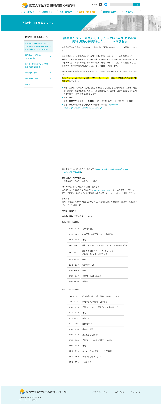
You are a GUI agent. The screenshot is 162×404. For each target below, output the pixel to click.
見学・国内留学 (66, 12)
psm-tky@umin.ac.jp (102, 190)
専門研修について (32, 73)
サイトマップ (135, 392)
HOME (94, 4)
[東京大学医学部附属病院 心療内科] (81, 5)
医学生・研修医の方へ (88, 12)
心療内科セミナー (32, 79)
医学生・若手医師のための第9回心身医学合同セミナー (36, 65)
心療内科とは (47, 12)
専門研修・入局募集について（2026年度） (36, 56)
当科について (29, 12)
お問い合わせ (120, 392)
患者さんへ (130, 12)
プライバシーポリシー (101, 392)
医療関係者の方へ (110, 12)
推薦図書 (28, 84)
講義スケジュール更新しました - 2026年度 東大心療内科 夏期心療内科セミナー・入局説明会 (37, 46)
